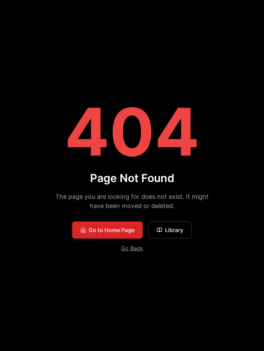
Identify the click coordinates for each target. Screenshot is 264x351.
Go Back (132, 248)
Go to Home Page (111, 230)
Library (174, 230)
